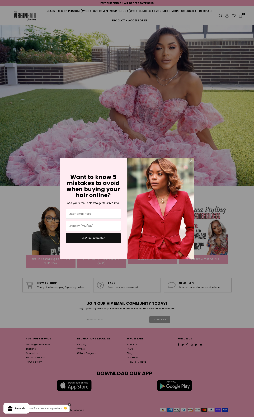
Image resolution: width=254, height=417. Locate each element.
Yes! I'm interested (93, 238)
